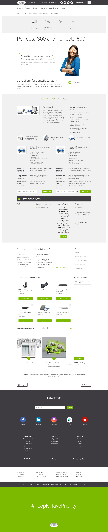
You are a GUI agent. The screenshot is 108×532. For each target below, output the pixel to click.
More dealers (79, 358)
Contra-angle (20, 474)
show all (70, 328)
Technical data (62, 99)
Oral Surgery (78, 474)
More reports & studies (62, 267)
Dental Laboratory (33, 13)
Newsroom (43, 8)
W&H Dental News (41, 476)
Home (18, 13)
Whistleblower (63, 484)
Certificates (28, 451)
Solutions (20, 8)
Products (28, 8)
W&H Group (28, 436)
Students (80, 436)
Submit (70, 407)
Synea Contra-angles (61, 474)
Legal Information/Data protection (49, 484)
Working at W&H (54, 439)
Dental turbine (20, 472)
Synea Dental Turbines (61, 472)
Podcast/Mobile (73, 484)
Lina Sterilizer (39, 474)
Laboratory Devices (43, 13)
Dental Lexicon (79, 446)
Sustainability (28, 443)
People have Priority (28, 439)
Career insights (54, 443)
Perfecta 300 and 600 (48, 99)
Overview (79, 439)
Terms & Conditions (34, 484)
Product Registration (79, 459)
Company (28, 441)
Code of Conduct (28, 448)
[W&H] (21, 2)
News (79, 441)
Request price (47, 191)
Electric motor (20, 476)
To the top (87, 385)
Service (35, 8)
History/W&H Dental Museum (28, 446)
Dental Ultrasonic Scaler (62, 476)
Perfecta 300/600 (55, 13)
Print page (23, 385)
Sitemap (25, 484)
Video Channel (53, 8)
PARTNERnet (28, 459)
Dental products (79, 476)
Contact (62, 8)
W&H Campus (54, 441)
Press (54, 459)
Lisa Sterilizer (39, 472)
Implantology (78, 472)
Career (54, 436)
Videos (80, 443)
